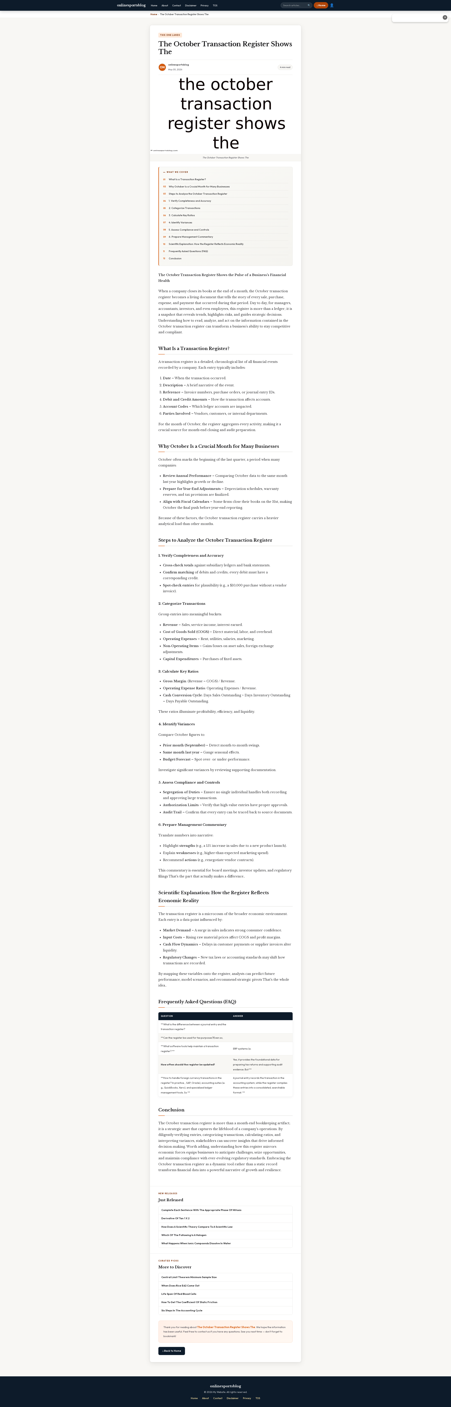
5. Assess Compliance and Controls (189, 229)
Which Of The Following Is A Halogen (183, 1235)
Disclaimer (190, 5)
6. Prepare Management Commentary (191, 236)
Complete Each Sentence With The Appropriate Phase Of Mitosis (201, 1210)
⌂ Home (321, 5)
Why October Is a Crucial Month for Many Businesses (199, 186)
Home (154, 5)
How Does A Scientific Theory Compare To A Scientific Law (197, 1226)
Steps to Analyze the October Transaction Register (198, 193)
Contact (176, 5)
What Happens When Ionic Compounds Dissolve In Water (196, 1243)
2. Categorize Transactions (184, 208)
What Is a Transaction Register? (187, 179)
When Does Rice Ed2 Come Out (180, 1285)
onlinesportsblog (131, 5)
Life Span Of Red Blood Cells (178, 1293)
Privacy (205, 5)
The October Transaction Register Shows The (226, 1327)
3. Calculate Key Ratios (182, 215)
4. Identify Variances (180, 222)
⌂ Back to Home (171, 1350)
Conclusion (175, 258)
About (165, 5)
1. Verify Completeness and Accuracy (190, 200)
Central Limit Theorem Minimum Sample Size (189, 1277)
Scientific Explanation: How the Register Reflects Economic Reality (206, 244)
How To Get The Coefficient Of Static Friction (189, 1302)
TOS (215, 5)
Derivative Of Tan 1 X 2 (175, 1218)
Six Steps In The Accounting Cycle (181, 1310)
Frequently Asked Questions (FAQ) (188, 251)
